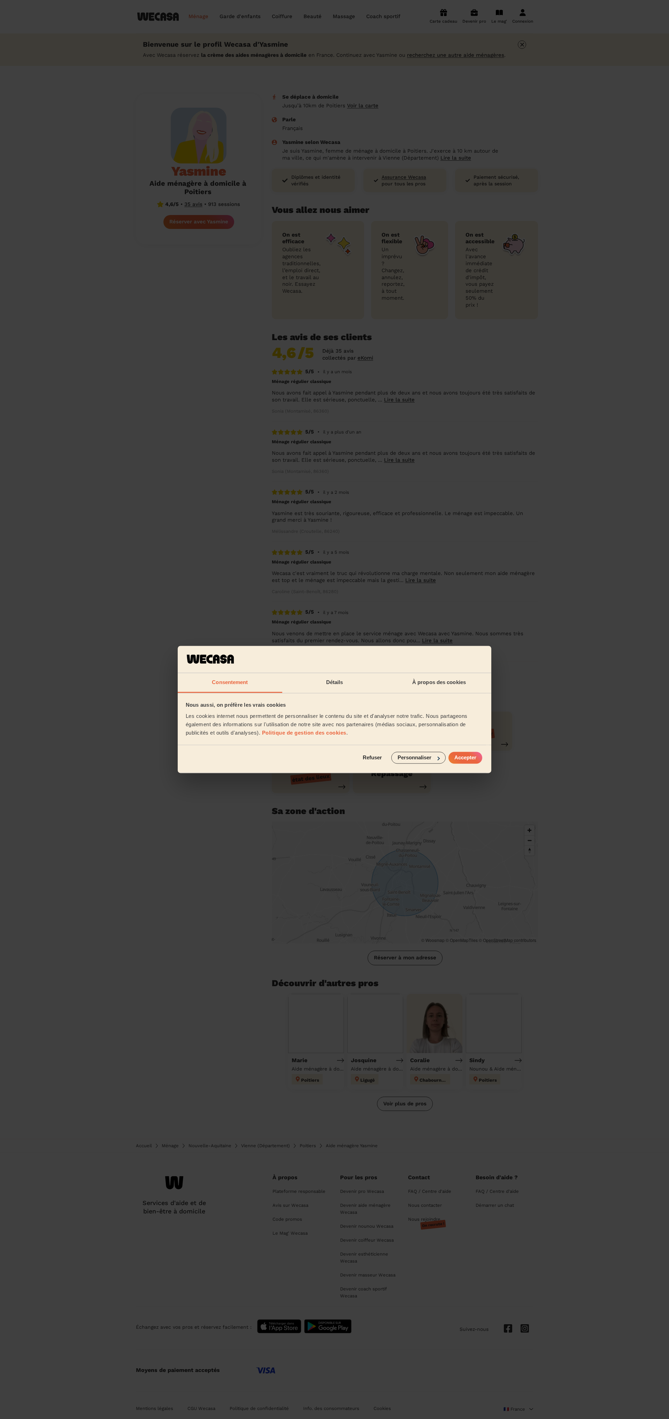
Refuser (372, 758)
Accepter (465, 758)
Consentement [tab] (230, 682)
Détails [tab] (334, 682)
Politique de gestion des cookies (304, 733)
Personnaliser (414, 758)
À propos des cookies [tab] (439, 682)
